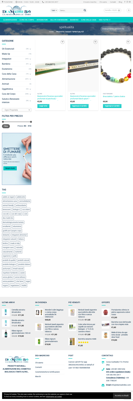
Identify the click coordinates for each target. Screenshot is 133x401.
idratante (6, 235)
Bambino (74, 20)
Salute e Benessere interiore (10, 101)
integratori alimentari (19, 235)
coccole (6, 214)
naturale (19, 247)
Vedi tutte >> (105, 20)
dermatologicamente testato (13, 222)
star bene (19, 281)
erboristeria (17, 226)
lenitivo (5, 243)
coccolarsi (26, 210)
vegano (5, 286)
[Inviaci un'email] (130, 2)
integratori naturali (9, 239)
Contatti (113, 2)
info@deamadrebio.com (121, 385)
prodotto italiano (24, 264)
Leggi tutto (43, 106)
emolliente (6, 226)
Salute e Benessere (59, 20)
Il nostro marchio (90, 2)
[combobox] (16, 110)
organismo (7, 256)
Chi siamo (103, 2)
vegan (28, 281)
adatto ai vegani (8, 197)
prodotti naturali (23, 260)
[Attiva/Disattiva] (30, 48)
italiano (21, 239)
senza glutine (7, 277)
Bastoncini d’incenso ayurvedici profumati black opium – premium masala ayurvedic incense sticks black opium (82, 100)
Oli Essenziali (8, 49)
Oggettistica (7, 89)
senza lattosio (20, 277)
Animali (5, 84)
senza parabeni (8, 281)
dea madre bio (8, 218)
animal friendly (8, 205)
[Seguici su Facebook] (125, 2)
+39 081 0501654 (118, 369)
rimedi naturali (18, 269)
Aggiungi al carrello (79, 106)
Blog (120, 2)
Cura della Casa (88, 20)
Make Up (6, 54)
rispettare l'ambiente (10, 273)
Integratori (42, 20)
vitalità (24, 286)
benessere (7, 210)
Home (51, 32)
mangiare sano (8, 247)
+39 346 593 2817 (113, 375)
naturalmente (7, 252)
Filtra (6, 126)
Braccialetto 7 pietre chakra (114, 96)
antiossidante (21, 205)
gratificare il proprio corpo (12, 231)
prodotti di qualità (9, 260)
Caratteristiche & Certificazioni (47, 372)
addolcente (21, 197)
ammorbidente (24, 201)
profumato (6, 269)
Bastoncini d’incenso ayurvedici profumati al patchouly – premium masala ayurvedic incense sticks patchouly (50, 100)
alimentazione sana (10, 201)
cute (25, 214)
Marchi (38, 376)
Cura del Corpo (26, 20)
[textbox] (16, 110)
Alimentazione (10, 20)
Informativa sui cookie (54, 396)
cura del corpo (16, 214)
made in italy (15, 243)
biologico (16, 210)
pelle (14, 256)
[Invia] (85, 10)
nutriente (18, 252)
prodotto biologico (9, 264)
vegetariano (15, 286)
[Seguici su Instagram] (127, 2)
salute (22, 273)
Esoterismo (7, 69)
